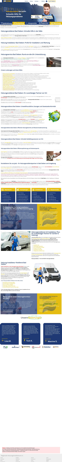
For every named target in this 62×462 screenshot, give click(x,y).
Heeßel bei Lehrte (21, 175)
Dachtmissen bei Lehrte (29, 175)
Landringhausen (53, 175)
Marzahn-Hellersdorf (25, 174)
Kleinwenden (18, 459)
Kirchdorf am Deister (46, 175)
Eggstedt (47, 460)
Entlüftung (35, 60)
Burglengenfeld (48, 459)
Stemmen (40, 175)
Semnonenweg (3, 175)
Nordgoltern (15, 175)
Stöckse (1, 457)
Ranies (1, 460)
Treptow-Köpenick (41, 174)
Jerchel (47, 457)
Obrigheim (17, 457)
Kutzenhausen (33, 459)
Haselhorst (13, 174)
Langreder (36, 175)
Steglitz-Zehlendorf (54, 174)
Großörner (17, 460)
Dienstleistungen (4, 97)
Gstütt (8, 175)
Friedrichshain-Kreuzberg (5, 174)
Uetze (58, 175)
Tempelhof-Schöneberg (33, 174)
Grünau (32, 460)
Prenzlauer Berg (18, 174)
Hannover (11, 175)
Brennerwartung (30, 60)
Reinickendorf (47, 174)
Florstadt (32, 457)
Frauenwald (2, 459)
